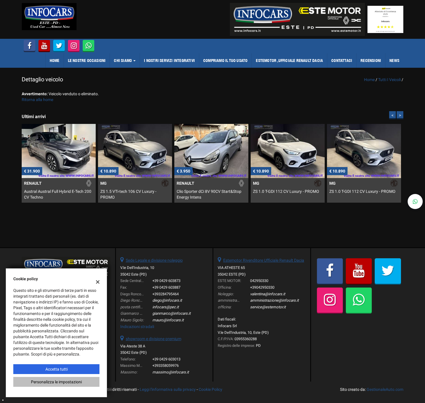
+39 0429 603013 (166, 359)
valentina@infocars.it (267, 294)
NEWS (394, 60)
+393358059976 (165, 365)
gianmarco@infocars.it (171, 313)
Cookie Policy (210, 389)
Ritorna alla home (37, 99)
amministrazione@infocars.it (274, 300)
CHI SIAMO (123, 60)
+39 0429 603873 (166, 281)
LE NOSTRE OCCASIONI (87, 60)
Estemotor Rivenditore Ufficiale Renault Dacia (263, 260)
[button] (415, 201)
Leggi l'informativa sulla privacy (168, 389)
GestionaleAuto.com (385, 389)
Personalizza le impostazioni (56, 382)
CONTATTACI (341, 60)
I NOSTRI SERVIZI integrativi (169, 60)
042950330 (259, 281)
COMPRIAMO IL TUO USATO (225, 60)
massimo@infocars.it (170, 372)
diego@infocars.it (167, 300)
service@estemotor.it (268, 307)
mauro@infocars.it (168, 320)
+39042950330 (262, 287)
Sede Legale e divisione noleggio (154, 260)
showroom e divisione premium (153, 338)
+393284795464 (165, 294)
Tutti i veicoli (389, 79)
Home (55, 60)
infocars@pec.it (165, 307)
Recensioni (371, 60)
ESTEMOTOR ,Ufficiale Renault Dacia (289, 60)
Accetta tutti (56, 369)
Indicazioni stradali (137, 326)
